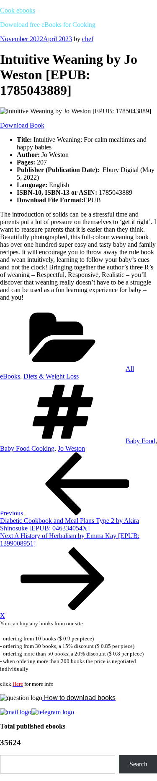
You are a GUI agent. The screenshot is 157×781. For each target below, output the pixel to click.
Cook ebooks (17, 10)
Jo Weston (71, 448)
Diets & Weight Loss (51, 376)
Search (138, 764)
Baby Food (140, 440)
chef (87, 38)
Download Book (22, 125)
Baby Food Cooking (27, 448)
